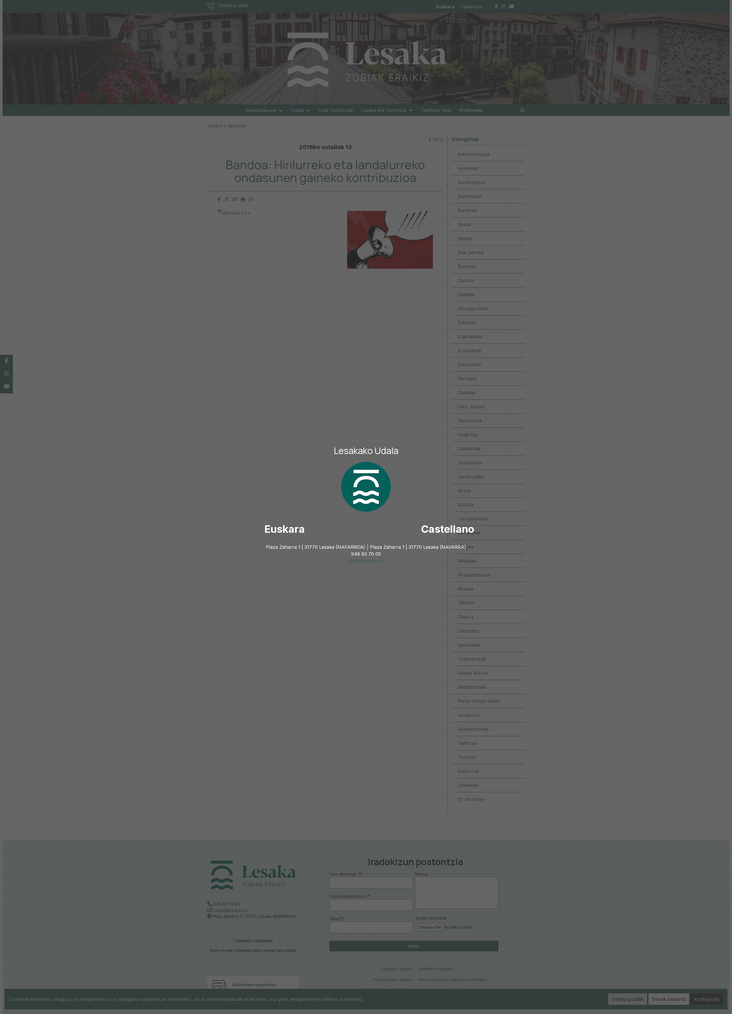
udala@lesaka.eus (366, 561)
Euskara (284, 529)
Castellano (447, 529)
